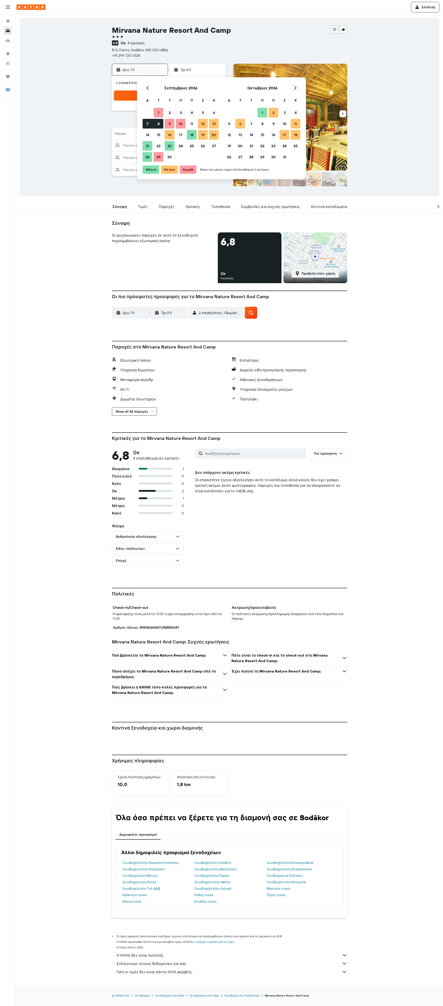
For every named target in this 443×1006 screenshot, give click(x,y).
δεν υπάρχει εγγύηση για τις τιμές (212, 941)
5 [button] (203, 112)
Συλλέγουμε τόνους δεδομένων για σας (151, 963)
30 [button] (169, 157)
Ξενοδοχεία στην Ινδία (204, 995)
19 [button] (203, 134)
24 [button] (181, 146)
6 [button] (214, 112)
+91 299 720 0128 (126, 55)
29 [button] (158, 157)
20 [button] (214, 134)
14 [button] (147, 134)
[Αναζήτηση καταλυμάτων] (8, 31)
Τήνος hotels (275, 895)
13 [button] (214, 123)
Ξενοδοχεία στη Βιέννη (139, 876)
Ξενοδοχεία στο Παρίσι (211, 876)
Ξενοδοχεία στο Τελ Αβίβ (141, 888)
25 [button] (192, 146)
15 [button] (158, 134)
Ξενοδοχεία (142, 995)
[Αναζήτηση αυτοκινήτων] (8, 40)
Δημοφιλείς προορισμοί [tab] (138, 834)
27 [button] (214, 146)
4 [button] (192, 112)
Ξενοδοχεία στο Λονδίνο (212, 863)
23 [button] (170, 146)
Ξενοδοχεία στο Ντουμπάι (286, 882)
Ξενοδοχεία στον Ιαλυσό (212, 888)
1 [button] (158, 112)
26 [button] (203, 146)
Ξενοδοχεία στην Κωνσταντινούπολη (150, 863)
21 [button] (147, 146)
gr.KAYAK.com (120, 995)
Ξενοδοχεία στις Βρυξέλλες (215, 869)
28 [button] (147, 157)
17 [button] (180, 134)
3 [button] (181, 112)
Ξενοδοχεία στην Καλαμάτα (143, 869)
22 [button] (158, 146)
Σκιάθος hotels (205, 901)
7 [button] (147, 123)
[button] (8, 7)
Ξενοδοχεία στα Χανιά (139, 882)
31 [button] (284, 157)
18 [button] (192, 134)
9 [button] (170, 123)
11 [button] (191, 123)
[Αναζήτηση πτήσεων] (8, 21)
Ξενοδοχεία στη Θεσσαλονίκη (289, 869)
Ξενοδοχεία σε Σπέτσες (284, 876)
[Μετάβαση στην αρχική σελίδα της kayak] (31, 7)
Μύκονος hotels (278, 888)
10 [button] (181, 123)
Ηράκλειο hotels (134, 895)
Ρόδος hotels (203, 895)
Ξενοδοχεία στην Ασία (169, 995)
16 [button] (169, 134)
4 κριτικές (136, 43)
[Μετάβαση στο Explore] (8, 53)
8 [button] (159, 123)
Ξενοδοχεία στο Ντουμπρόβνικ (290, 863)
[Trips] (8, 76)
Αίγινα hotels (131, 901)
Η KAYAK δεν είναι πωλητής (140, 955)
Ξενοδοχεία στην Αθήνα (212, 882)
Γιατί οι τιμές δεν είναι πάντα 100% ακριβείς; (154, 972)
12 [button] (203, 123)
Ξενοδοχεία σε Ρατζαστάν (241, 995)
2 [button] (170, 112)
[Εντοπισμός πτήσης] (8, 63)
